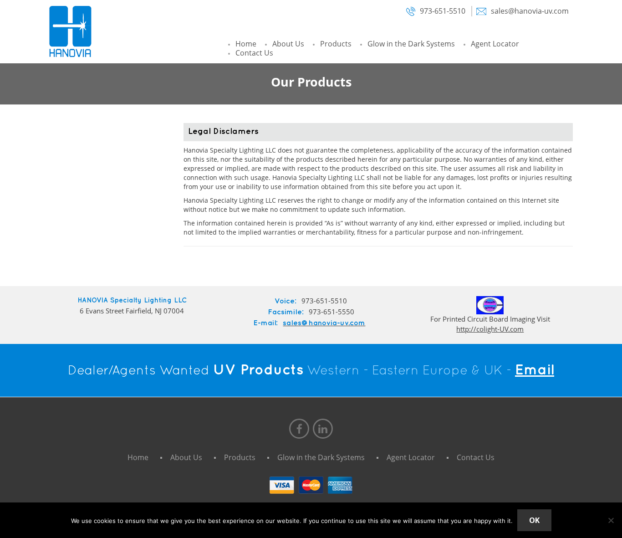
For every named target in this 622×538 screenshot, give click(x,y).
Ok (534, 520)
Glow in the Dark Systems (411, 43)
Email (534, 370)
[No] (610, 520)
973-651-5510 (441, 11)
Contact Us (254, 52)
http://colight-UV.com (490, 328)
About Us (288, 43)
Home (245, 43)
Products (336, 43)
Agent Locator (495, 43)
